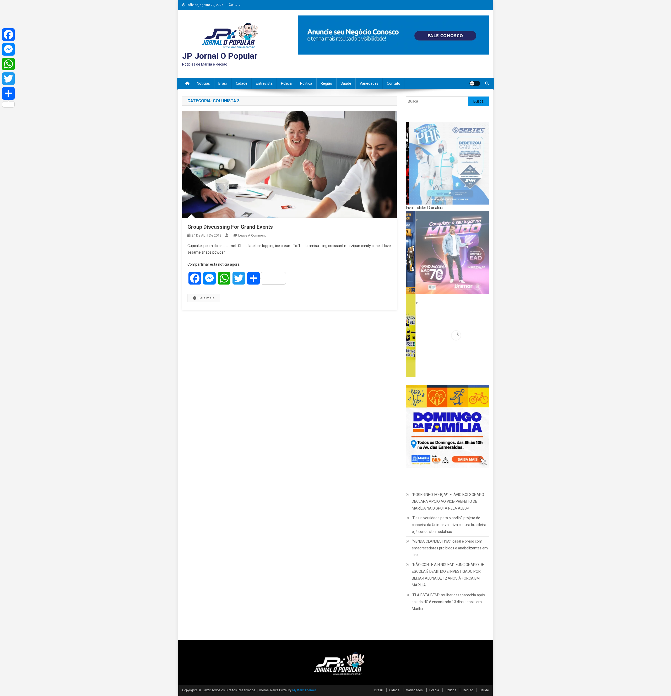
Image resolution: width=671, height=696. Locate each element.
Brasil (223, 83)
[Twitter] (8, 78)
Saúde (345, 83)
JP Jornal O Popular (219, 56)
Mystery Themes (304, 690)
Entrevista (264, 83)
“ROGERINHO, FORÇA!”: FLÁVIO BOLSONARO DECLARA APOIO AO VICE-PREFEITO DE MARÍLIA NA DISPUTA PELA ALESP (448, 501)
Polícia (286, 83)
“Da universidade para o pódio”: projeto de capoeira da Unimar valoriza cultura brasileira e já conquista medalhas (449, 525)
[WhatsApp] (8, 64)
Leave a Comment (252, 235)
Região (326, 83)
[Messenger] (8, 49)
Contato (234, 5)
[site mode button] (474, 83)
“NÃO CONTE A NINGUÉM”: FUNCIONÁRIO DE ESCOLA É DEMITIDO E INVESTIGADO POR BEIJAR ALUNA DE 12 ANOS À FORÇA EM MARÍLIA (448, 575)
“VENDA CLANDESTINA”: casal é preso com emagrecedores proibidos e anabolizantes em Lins (450, 548)
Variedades (369, 83)
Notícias (203, 83)
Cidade (241, 83)
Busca (478, 101)
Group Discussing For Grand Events (230, 227)
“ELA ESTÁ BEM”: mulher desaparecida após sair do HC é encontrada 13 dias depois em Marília (448, 602)
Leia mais (206, 298)
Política (306, 83)
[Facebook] (8, 34)
